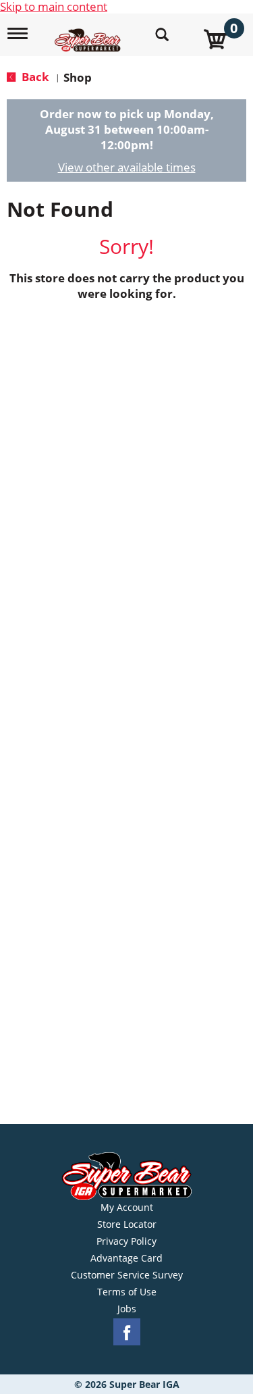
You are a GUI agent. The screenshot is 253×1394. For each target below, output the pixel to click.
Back (34, 76)
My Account (127, 1207)
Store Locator (127, 1224)
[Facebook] (126, 1332)
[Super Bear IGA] (89, 33)
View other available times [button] (127, 167)
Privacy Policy (126, 1241)
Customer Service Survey (127, 1275)
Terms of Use (127, 1292)
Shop (77, 77)
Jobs (126, 1308)
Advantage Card (126, 1258)
